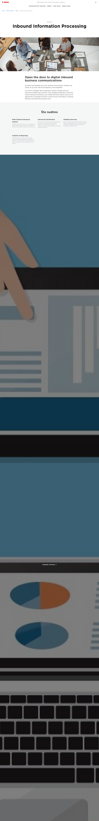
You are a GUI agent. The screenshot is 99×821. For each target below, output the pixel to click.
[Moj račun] (96, 2)
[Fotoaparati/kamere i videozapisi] (46, 6)
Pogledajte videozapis (48, 564)
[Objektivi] (52, 6)
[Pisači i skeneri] (61, 6)
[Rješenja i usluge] (70, 6)
